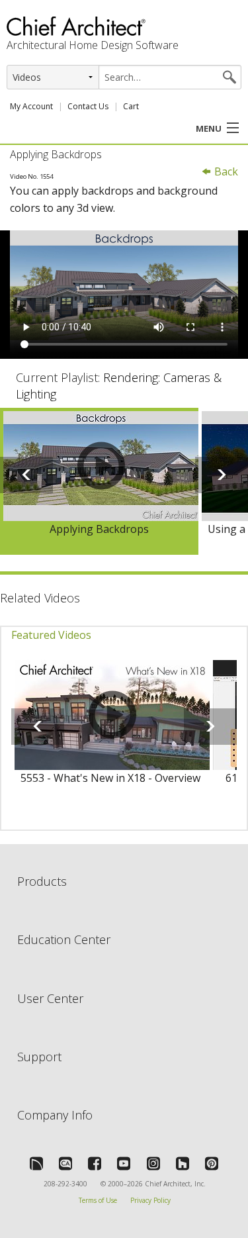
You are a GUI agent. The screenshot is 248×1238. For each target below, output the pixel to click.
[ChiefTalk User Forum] (36, 1163)
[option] (99, 481)
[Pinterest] (211, 1163)
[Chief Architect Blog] (65, 1163)
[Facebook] (94, 1163)
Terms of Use (98, 1200)
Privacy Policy (150, 1200)
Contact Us (87, 106)
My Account (31, 106)
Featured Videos (51, 635)
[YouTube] (123, 1163)
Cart (131, 106)
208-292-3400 (65, 1183)
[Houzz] (182, 1163)
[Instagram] (153, 1163)
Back (225, 171)
